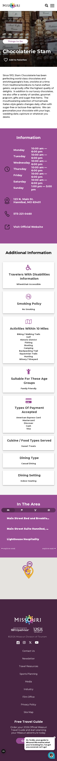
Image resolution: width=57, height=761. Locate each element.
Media (28, 681)
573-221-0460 (22, 213)
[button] (29, 572)
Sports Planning (28, 674)
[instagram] (24, 642)
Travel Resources (28, 666)
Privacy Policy (28, 704)
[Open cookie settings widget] (3, 751)
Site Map (28, 712)
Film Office (29, 697)
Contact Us (28, 651)
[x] (30, 642)
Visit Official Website (28, 226)
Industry (28, 689)
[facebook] (18, 642)
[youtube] (36, 642)
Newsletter (28, 658)
